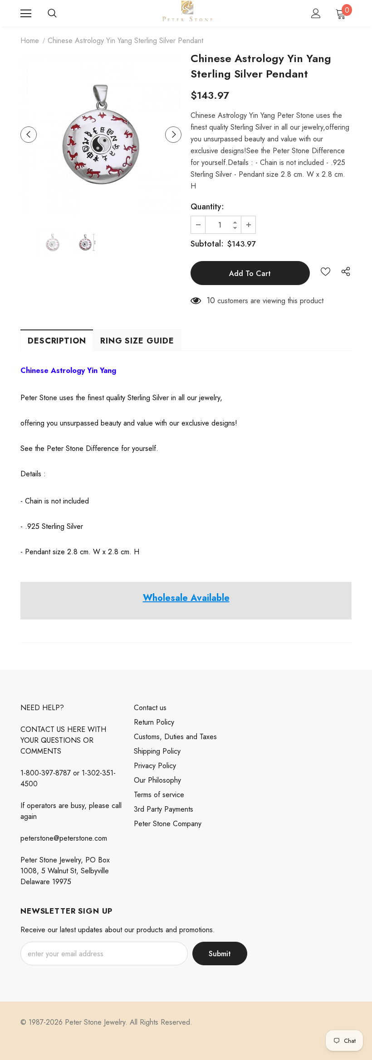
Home (29, 40)
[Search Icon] (52, 13)
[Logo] (187, 12)
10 (210, 300)
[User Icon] (316, 13)
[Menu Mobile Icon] (25, 13)
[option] (100, 134)
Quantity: (207, 206)
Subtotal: (207, 243)
